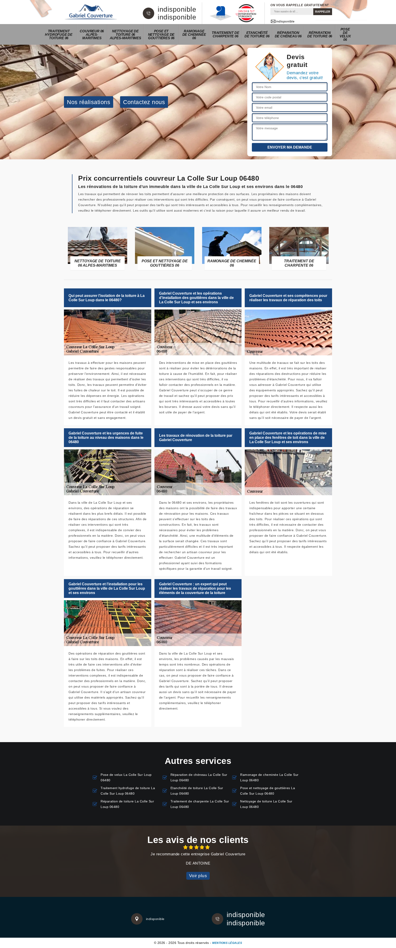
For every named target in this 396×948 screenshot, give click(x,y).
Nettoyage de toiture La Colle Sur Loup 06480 (266, 804)
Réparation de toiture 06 (319, 34)
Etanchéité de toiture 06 (257, 34)
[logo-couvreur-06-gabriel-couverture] (91, 12)
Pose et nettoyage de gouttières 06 (161, 34)
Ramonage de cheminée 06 (194, 34)
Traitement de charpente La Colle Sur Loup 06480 (199, 804)
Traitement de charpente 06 (225, 34)
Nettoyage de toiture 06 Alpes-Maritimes (125, 34)
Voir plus (198, 875)
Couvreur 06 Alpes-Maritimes (92, 34)
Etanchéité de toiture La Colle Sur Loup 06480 (196, 790)
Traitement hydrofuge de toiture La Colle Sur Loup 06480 (128, 790)
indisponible (177, 9)
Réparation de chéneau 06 (288, 34)
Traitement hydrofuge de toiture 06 (58, 34)
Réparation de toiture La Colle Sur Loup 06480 (127, 804)
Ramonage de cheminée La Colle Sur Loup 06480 (269, 777)
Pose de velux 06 (345, 34)
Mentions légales (227, 943)
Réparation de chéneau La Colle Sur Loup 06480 (198, 777)
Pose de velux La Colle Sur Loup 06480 (126, 777)
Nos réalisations (88, 102)
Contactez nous (144, 102)
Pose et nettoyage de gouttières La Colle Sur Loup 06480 (267, 790)
